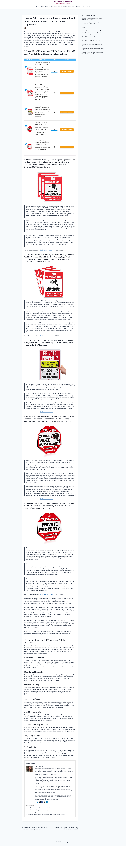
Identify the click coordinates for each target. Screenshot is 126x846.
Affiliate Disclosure (69, 7)
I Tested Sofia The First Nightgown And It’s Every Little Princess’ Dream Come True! (46, 814)
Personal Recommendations (53, 7)
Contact (88, 7)
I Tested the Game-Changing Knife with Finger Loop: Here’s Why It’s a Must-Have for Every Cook (49, 810)
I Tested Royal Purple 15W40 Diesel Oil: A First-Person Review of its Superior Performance (47, 812)
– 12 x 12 (51, 508)
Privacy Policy (80, 7)
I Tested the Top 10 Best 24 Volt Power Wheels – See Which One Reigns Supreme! (35, 827)
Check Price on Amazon (66, 71)
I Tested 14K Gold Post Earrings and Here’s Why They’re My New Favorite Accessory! (46, 807)
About (42, 7)
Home (37, 7)
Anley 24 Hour (32, 416)
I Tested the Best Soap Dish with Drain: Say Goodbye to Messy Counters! (66, 827)
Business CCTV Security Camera (37, 167)
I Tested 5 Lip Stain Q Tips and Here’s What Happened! (92, 30)
